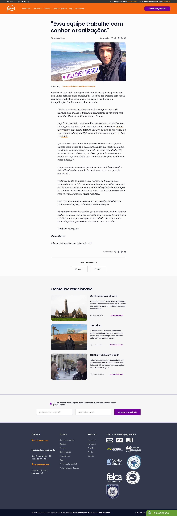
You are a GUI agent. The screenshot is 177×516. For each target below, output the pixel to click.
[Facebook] (15, 1)
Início (53, 86)
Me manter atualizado (127, 412)
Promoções (80, 8)
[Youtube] (22, 1)
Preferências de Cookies (69, 468)
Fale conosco (65, 456)
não (98, 269)
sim (79, 269)
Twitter (90, 452)
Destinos (63, 444)
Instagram (92, 444)
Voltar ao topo (140, 512)
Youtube (91, 448)
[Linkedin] (28, 1)
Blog (70, 8)
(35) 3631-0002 (124, 2)
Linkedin (91, 456)
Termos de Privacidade (101, 512)
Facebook (91, 440)
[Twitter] (25, 1)
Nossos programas (67, 440)
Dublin (64, 136)
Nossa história (65, 452)
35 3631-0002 (166, 2)
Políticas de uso (84, 512)
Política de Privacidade (69, 464)
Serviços (63, 448)
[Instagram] (18, 1)
